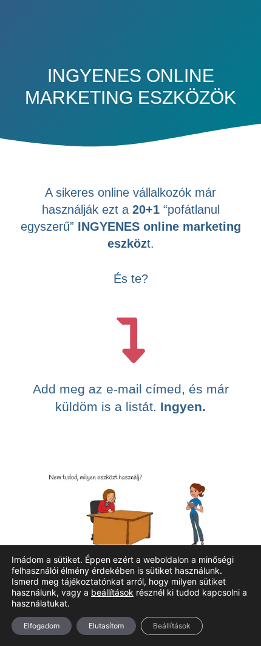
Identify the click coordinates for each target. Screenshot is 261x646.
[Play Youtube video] (131, 517)
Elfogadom (41, 625)
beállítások (112, 592)
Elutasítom (106, 625)
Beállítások (172, 625)
